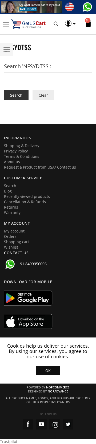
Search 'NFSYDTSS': (27, 66)
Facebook (28, 424)
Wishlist (11, 247)
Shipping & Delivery (21, 145)
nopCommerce (57, 387)
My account (14, 231)
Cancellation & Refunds (25, 201)
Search (10, 185)
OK (48, 370)
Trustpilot (8, 441)
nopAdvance (58, 391)
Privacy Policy (16, 151)
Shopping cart (16, 241)
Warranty (12, 212)
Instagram (54, 424)
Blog (8, 191)
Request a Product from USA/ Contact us (40, 167)
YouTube (41, 424)
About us (12, 161)
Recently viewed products (27, 196)
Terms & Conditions (21, 156)
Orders (10, 236)
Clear (43, 95)
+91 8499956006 (32, 263)
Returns (11, 207)
